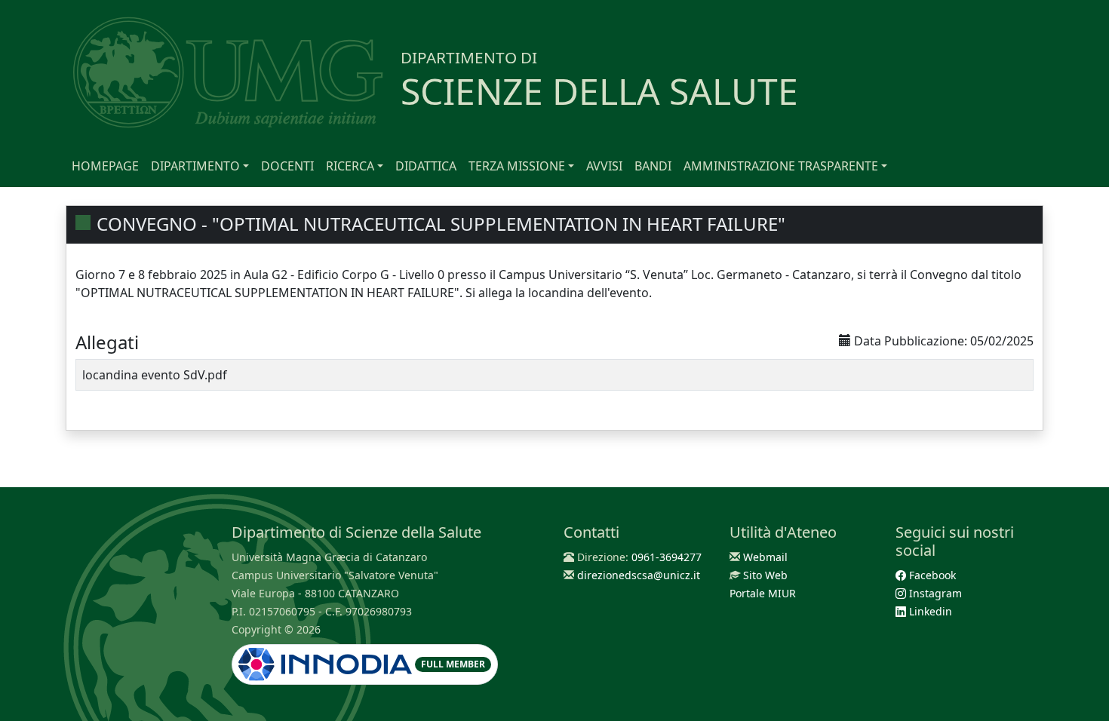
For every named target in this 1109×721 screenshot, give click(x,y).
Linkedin (929, 611)
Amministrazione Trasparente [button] (781, 166)
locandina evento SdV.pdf (154, 375)
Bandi (652, 166)
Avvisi (604, 166)
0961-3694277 (666, 557)
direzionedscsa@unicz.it (638, 575)
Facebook (931, 575)
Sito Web (765, 575)
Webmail (765, 557)
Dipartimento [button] (195, 166)
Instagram (934, 593)
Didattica (425, 166)
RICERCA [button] (350, 166)
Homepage (105, 166)
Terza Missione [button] (516, 166)
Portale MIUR (763, 593)
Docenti (287, 166)
